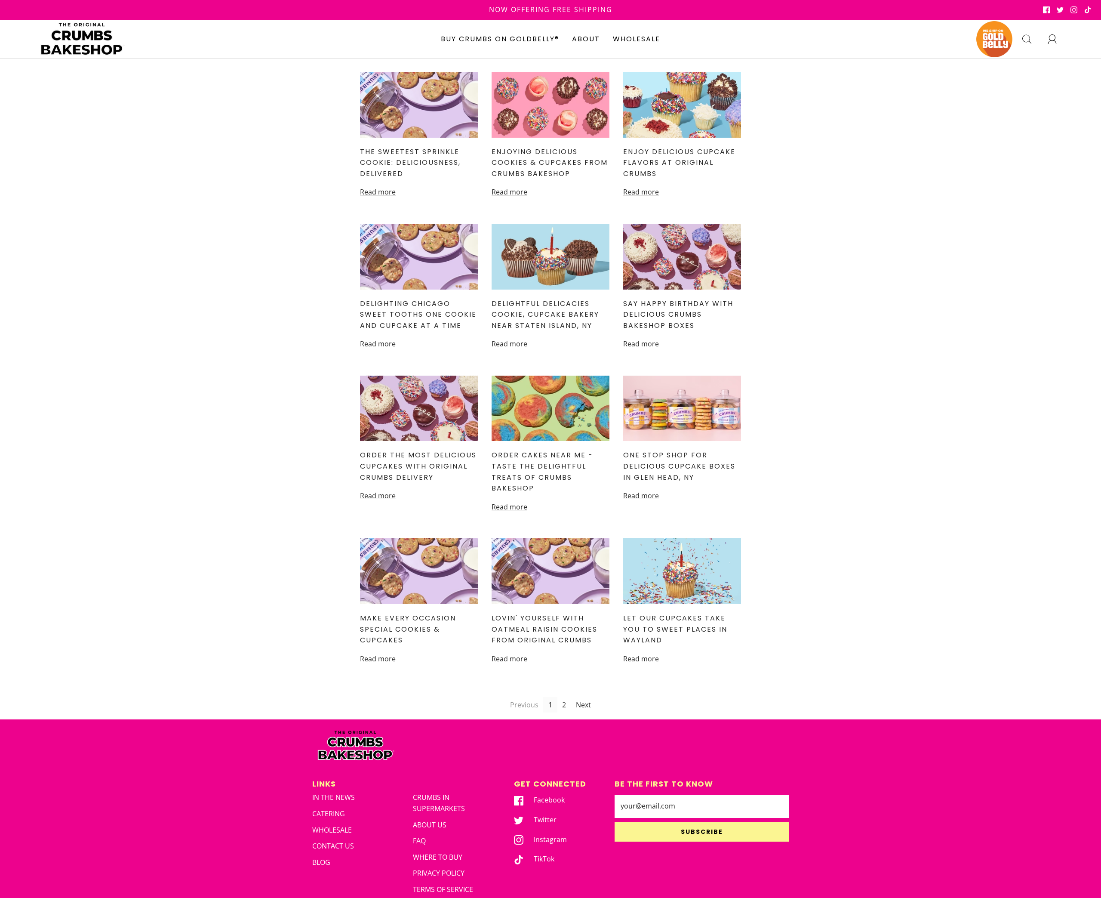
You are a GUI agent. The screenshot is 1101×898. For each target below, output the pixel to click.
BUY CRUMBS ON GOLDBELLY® (500, 39)
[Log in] (1057, 39)
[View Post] (419, 105)
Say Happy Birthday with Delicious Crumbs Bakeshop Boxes (678, 314)
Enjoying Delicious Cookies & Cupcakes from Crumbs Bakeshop (550, 163)
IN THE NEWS (333, 797)
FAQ (419, 841)
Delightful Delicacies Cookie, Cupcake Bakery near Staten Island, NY (545, 314)
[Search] (1031, 39)
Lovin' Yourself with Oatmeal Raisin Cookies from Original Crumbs (544, 629)
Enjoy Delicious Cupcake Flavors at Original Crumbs (679, 163)
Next (583, 705)
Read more (378, 192)
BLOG (321, 862)
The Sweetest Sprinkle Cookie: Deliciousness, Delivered (410, 163)
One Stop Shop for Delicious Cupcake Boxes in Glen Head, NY (679, 466)
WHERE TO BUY (437, 857)
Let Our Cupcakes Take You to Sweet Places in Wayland (675, 629)
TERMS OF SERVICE (443, 889)
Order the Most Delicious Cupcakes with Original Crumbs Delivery (418, 466)
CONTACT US (333, 846)
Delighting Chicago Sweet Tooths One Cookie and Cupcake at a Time (418, 314)
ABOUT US (429, 825)
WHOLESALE (636, 39)
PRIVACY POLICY (438, 873)
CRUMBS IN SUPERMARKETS (439, 803)
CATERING (328, 813)
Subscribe (702, 831)
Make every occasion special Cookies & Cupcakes (408, 629)
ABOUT (586, 39)
